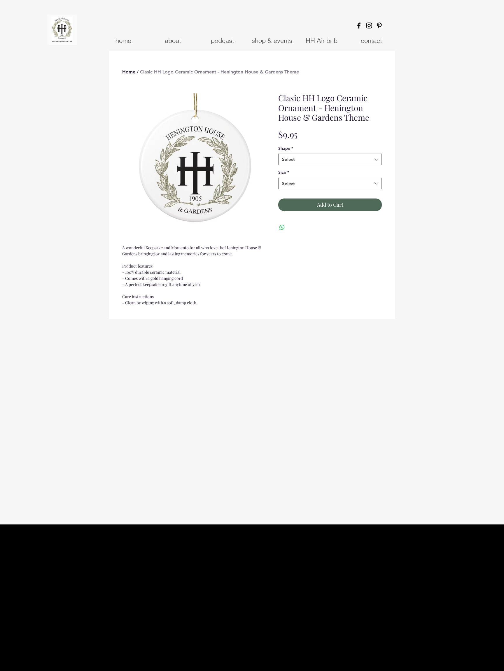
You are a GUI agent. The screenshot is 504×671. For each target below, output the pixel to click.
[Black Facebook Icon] (359, 25)
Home (128, 72)
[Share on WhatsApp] (282, 227)
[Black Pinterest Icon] (379, 25)
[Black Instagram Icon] (369, 25)
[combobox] (330, 159)
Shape (285, 148)
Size (283, 172)
